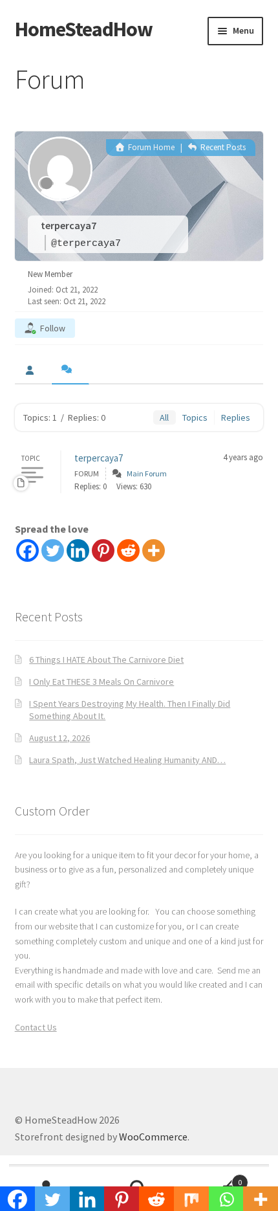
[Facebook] (27, 550)
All (164, 417)
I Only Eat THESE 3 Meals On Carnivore (101, 681)
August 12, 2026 (59, 738)
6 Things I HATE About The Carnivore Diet (106, 659)
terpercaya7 (98, 458)
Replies (235, 417)
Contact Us (36, 1027)
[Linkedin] (78, 550)
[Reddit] (128, 550)
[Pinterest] (103, 550)
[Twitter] (52, 550)
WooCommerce (153, 1136)
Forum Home (150, 147)
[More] (153, 550)
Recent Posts (222, 147)
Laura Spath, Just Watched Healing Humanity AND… (127, 760)
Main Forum (147, 473)
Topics (195, 417)
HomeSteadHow (84, 29)
